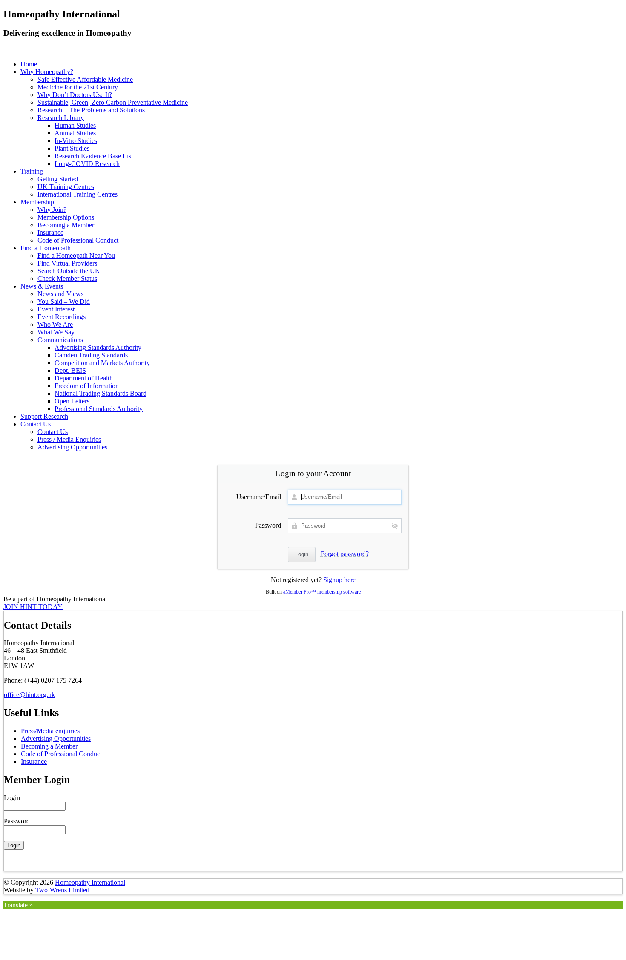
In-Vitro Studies (76, 140)
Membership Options (65, 217)
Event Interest (56, 309)
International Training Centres (77, 194)
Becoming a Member (65, 225)
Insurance (50, 232)
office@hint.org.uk (29, 694)
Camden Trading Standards (91, 355)
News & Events (41, 286)
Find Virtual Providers (67, 263)
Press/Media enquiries (50, 730)
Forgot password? (345, 553)
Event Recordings (61, 316)
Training (31, 171)
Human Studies (75, 125)
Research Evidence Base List (94, 156)
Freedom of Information (87, 385)
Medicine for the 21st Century (77, 87)
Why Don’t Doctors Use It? (74, 94)
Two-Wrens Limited (62, 890)
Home (28, 64)
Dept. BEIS (70, 370)
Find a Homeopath (45, 247)
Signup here (339, 579)
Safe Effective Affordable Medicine (85, 79)
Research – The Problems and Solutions (91, 110)
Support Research (44, 416)
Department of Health (84, 378)
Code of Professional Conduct (77, 240)
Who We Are (55, 324)
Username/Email (258, 496)
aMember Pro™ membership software (322, 592)
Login (12, 797)
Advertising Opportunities (72, 447)
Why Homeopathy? (46, 71)
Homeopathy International (90, 882)
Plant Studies (72, 148)
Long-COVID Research (87, 163)
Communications (60, 339)
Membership (37, 202)
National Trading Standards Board (100, 393)
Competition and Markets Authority (102, 362)
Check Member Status (67, 278)
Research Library (60, 117)
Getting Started (57, 179)
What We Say (56, 332)
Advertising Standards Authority (98, 347)
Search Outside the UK (68, 270)
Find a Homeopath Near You (76, 255)
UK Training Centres (65, 186)
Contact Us (35, 424)
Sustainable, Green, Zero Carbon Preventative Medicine (112, 102)
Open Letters (72, 401)
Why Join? (51, 209)
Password (268, 525)
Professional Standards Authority (99, 408)
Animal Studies (75, 133)
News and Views (60, 293)
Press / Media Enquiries (69, 439)
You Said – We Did (63, 301)
